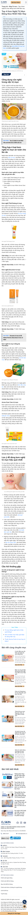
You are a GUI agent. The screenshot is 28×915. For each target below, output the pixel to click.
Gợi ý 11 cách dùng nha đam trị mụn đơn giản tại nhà (20, 751)
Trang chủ (5, 6)
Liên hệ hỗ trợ (4, 890)
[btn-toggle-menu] (26, 2)
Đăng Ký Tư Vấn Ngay (14, 913)
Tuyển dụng (4, 893)
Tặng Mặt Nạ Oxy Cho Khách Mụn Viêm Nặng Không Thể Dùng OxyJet (20, 794)
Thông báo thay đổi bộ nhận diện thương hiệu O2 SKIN (20, 776)
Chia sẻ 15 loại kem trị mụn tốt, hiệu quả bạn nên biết (20, 693)
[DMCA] (5, 838)
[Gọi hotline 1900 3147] (25, 902)
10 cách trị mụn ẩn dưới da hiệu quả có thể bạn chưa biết (20, 733)
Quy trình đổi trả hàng (7, 884)
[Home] (6, 823)
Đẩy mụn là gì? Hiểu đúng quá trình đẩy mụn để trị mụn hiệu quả (20, 672)
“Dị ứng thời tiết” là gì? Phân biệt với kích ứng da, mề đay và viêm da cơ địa (20, 804)
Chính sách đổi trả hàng (7, 881)
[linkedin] (21, 822)
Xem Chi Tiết (18, 665)
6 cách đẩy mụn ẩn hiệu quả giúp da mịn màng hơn (20, 653)
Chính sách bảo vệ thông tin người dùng (11, 887)
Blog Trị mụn (13, 6)
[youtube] (24, 822)
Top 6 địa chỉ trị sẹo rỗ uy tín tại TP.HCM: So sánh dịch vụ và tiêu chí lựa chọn (20, 785)
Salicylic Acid (5, 416)
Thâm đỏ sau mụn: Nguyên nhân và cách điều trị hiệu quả (20, 713)
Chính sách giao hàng (6, 878)
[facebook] (17, 822)
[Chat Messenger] (24, 906)
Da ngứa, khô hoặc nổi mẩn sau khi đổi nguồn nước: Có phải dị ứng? (20, 813)
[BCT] (15, 838)
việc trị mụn (11, 157)
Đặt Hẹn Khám (16, 2)
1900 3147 (6, 833)
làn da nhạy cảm (11, 542)
